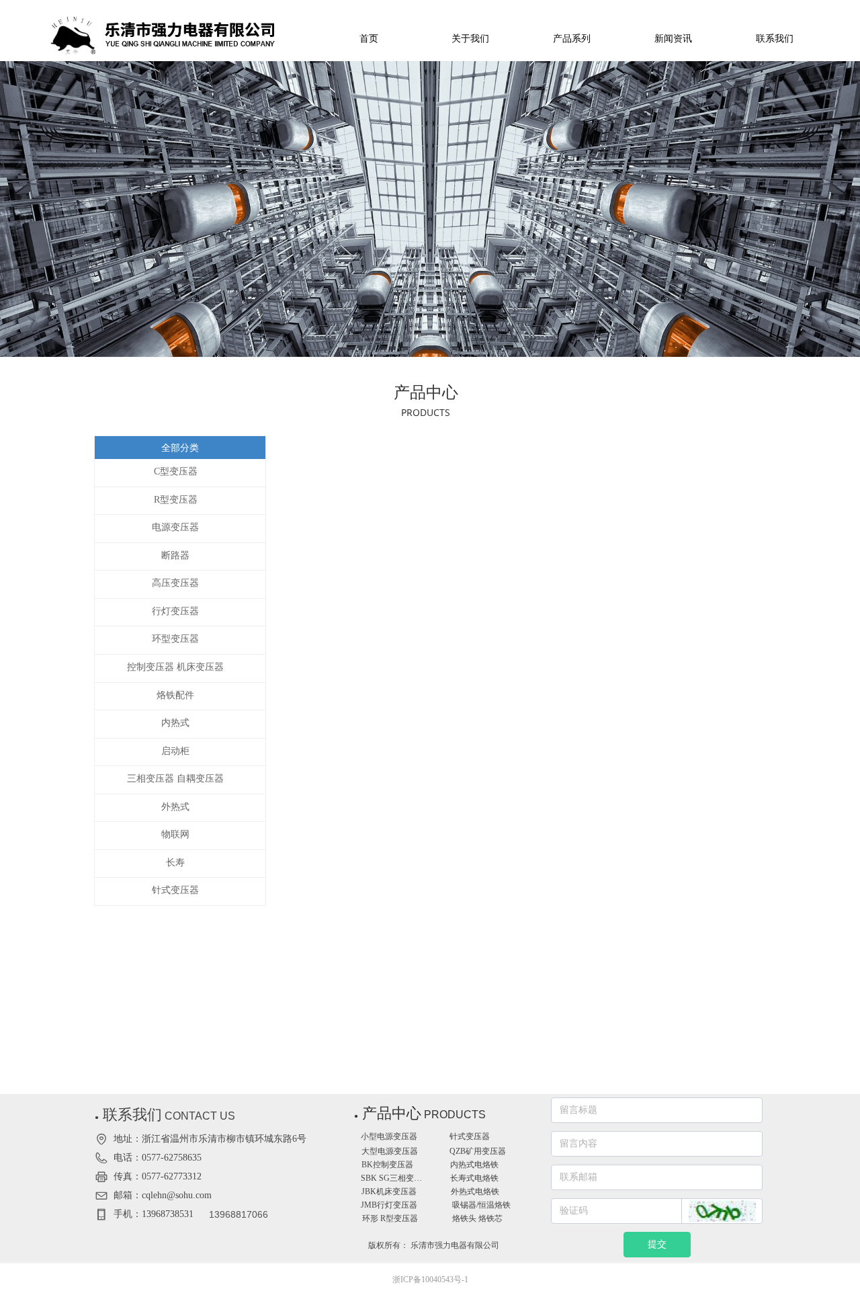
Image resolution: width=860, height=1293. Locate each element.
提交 (657, 1244)
